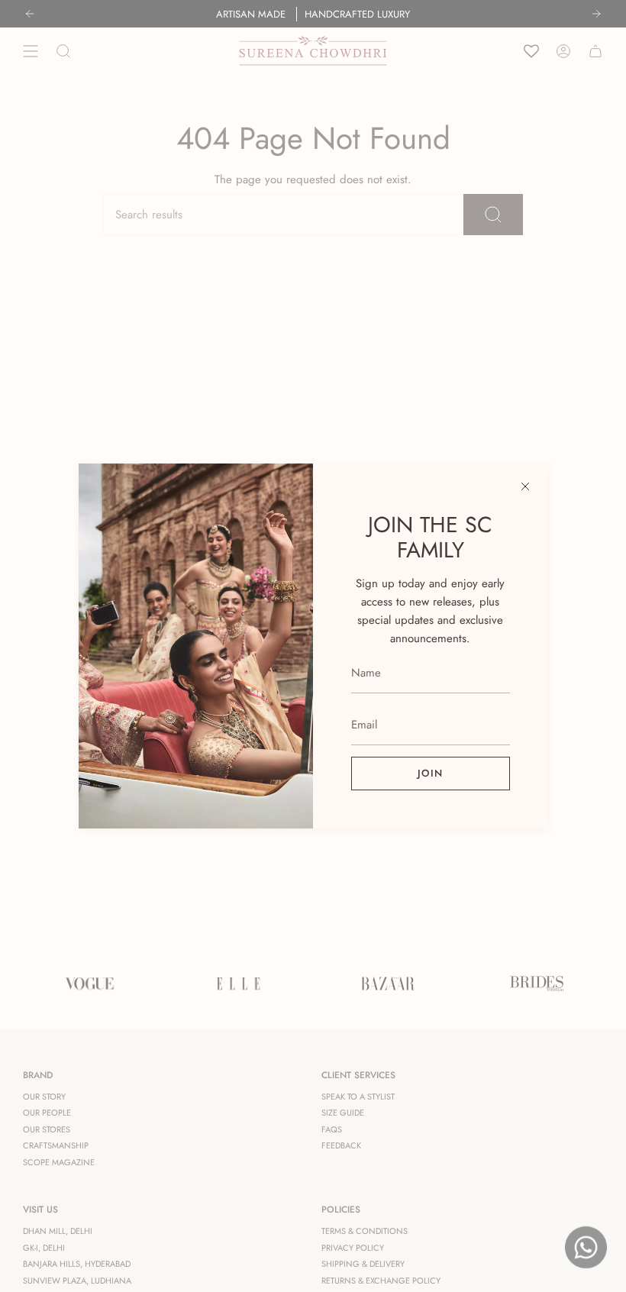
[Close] (525, 486)
